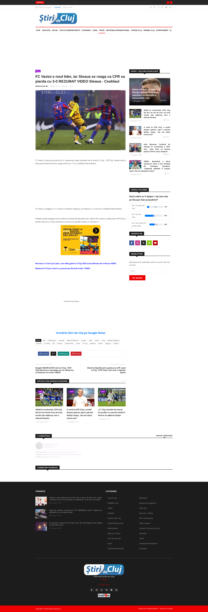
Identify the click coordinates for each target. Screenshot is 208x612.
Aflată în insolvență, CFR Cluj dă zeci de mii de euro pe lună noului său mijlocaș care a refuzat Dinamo (157, 113)
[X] (159, 7)
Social (55, 30)
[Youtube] (166, 7)
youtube (39, 343)
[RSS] (170, 7)
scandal (61, 340)
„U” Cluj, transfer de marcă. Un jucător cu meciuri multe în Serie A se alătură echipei (111, 412)
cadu (90, 340)
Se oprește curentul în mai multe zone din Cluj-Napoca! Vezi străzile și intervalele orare (75, 524)
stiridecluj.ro (52, 340)
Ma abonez (137, 278)
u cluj (103, 340)
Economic (86, 30)
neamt (100, 343)
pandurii (92, 343)
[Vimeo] (163, 7)
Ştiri (38, 30)
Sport (102, 30)
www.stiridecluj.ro (73, 340)
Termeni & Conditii (166, 609)
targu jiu (108, 343)
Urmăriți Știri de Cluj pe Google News (80, 333)
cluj (44, 340)
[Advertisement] (80, 183)
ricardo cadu (69, 343)
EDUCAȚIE (46, 30)
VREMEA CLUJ (149, 30)
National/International (118, 30)
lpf (53, 343)
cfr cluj (85, 343)
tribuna (116, 343)
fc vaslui (47, 343)
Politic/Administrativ (70, 30)
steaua (83, 340)
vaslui (97, 340)
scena (78, 343)
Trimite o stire (67, 7)
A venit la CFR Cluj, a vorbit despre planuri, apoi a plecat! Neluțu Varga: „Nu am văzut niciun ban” (157, 130)
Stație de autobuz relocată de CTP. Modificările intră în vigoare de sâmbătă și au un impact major (75, 511)
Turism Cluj (136, 30)
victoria (59, 343)
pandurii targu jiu (113, 340)
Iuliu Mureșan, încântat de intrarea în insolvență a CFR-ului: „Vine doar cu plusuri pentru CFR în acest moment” (157, 147)
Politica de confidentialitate (148, 609)
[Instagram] (155, 7)
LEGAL (95, 30)
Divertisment (162, 30)
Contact (58, 7)
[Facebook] (151, 7)
